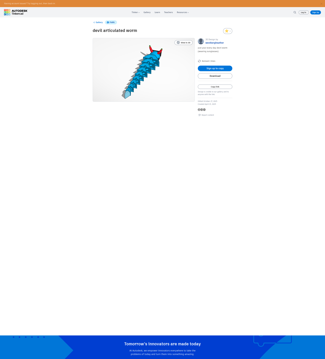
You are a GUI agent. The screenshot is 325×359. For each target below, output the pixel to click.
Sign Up (315, 12)
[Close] (321, 3)
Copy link (215, 86)
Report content (208, 115)
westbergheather (214, 42)
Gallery (99, 22)
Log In (304, 12)
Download (215, 76)
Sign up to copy (215, 68)
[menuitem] (135, 12)
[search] (295, 12)
